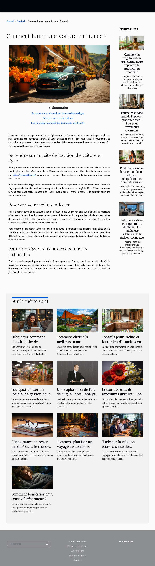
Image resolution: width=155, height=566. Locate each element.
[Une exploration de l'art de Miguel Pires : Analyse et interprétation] (77, 373)
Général (21, 21)
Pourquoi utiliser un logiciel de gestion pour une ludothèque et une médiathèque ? (31, 396)
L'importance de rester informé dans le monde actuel (30, 446)
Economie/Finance (77, 546)
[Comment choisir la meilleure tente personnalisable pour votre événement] (77, 320)
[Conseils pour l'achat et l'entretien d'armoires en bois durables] (122, 320)
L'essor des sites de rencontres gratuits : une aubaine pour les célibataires (122, 396)
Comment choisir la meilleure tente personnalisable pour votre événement (74, 344)
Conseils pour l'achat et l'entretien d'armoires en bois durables (121, 341)
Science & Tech (77, 555)
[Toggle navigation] (9, 6)
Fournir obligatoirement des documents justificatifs (58, 123)
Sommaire (60, 107)
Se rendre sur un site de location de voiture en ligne (58, 113)
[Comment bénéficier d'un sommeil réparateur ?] (32, 478)
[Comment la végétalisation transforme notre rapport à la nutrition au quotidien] (131, 43)
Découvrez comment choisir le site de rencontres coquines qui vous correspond (31, 344)
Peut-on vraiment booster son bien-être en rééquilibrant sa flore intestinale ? (132, 175)
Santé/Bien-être (77, 541)
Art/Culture (77, 550)
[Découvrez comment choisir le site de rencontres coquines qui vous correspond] (32, 320)
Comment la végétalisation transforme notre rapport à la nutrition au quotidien (132, 63)
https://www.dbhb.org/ (24, 175)
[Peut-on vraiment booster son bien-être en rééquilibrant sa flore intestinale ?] (131, 157)
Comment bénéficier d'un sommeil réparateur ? (32, 496)
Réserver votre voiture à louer (58, 118)
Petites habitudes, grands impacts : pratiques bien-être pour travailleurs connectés (132, 121)
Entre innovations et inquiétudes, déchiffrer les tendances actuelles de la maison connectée (132, 228)
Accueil (10, 21)
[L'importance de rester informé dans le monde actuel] (32, 425)
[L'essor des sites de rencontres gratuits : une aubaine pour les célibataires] (122, 373)
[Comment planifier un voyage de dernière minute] (77, 425)
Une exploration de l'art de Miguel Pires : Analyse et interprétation (77, 394)
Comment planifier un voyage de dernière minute (74, 446)
